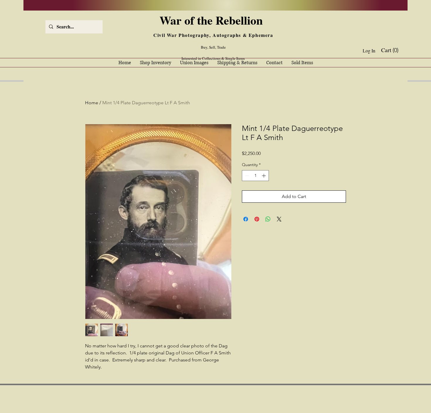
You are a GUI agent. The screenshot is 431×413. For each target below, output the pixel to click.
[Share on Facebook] (245, 219)
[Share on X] (279, 219)
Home (91, 102)
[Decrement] (246, 175)
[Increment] (264, 175)
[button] (390, 50)
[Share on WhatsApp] (268, 219)
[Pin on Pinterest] (256, 219)
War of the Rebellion (213, 20)
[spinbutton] (255, 175)
